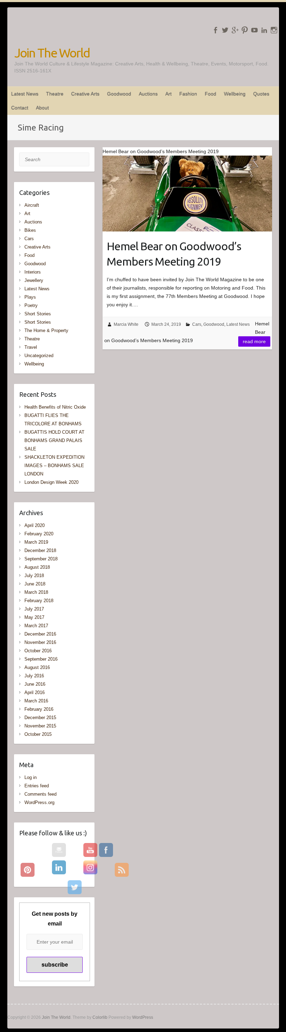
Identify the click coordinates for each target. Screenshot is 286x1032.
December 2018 (40, 550)
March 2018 (36, 592)
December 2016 (40, 634)
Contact (19, 107)
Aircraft (31, 205)
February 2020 (38, 533)
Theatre (54, 93)
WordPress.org (39, 802)
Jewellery (33, 280)
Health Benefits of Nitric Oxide (55, 407)
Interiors (32, 272)
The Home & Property (46, 330)
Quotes (261, 93)
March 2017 (36, 625)
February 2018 (38, 600)
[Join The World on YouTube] (254, 30)
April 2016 (34, 692)
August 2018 (37, 567)
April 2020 (34, 525)
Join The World (52, 53)
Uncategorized (38, 355)
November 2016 (40, 642)
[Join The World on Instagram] (274, 30)
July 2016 (34, 675)
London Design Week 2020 (51, 482)
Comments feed (40, 794)
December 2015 (40, 717)
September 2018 (41, 558)
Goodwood (119, 93)
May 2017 (34, 617)
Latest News (24, 93)
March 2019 (36, 542)
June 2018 (34, 583)
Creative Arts (85, 93)
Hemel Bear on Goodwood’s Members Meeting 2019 (174, 254)
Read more (254, 341)
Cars (196, 324)
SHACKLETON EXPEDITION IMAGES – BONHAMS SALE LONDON (54, 465)
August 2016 (37, 667)
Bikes (30, 230)
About (42, 107)
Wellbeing (235, 93)
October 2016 (38, 650)
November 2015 (40, 725)
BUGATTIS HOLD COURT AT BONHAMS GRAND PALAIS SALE (54, 440)
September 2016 (41, 659)
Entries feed (36, 785)
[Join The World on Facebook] (215, 30)
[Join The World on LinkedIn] (264, 30)
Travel (30, 347)
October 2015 (38, 734)
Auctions (148, 93)
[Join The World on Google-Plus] (235, 30)
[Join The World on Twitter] (225, 30)
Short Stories (37, 313)
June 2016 (34, 684)
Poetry (31, 305)
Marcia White (126, 324)
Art (168, 93)
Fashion (188, 93)
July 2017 (34, 609)
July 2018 (34, 575)
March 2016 (36, 700)
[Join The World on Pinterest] (244, 30)
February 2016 (38, 709)
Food (210, 93)
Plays (30, 297)
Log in (30, 777)
